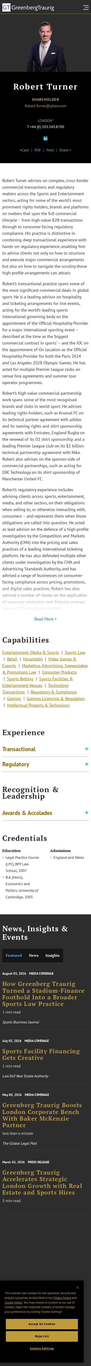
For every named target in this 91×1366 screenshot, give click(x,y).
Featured (14, 955)
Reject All (42, 1336)
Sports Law (75, 652)
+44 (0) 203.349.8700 (47, 126)
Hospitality (32, 659)
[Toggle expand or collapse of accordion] (87, 749)
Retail (12, 659)
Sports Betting (20, 678)
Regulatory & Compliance (54, 692)
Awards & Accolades (27, 813)
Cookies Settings (42, 1348)
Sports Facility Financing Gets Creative (41, 1054)
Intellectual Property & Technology (38, 705)
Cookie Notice (13, 1303)
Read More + (45, 619)
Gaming (14, 698)
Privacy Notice (62, 1298)
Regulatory (15, 764)
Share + (65, 150)
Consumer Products (59, 672)
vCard (24, 150)
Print (50, 150)
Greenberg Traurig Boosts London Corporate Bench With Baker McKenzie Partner (42, 1115)
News (33, 955)
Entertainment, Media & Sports (30, 652)
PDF (38, 150)
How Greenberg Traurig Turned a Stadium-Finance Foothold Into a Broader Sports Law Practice (43, 994)
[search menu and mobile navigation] (87, 7)
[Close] (77, 1287)
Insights (53, 955)
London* (45, 120)
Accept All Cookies (41, 1324)
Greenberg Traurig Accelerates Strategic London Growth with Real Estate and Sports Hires (42, 1182)
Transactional (18, 749)
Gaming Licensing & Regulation (56, 698)
